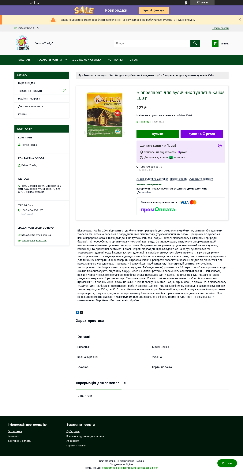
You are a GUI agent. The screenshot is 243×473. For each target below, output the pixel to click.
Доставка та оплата (30, 106)
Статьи (22, 114)
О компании (15, 431)
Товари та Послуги (30, 90)
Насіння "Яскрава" (29, 98)
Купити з (195, 134)
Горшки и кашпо (76, 445)
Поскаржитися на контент (114, 468)
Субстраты (73, 431)
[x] (81, 312)
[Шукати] (195, 43)
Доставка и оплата (86, 59)
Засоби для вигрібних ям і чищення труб (134, 75)
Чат (230, 463)
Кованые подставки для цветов (85, 436)
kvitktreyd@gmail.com (34, 240)
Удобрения (72, 440)
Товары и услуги (49, 59)
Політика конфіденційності (143, 468)
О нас (133, 59)
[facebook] (77, 312)
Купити (157, 134)
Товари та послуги (95, 75)
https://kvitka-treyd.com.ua (36, 235)
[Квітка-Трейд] (22, 49)
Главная (24, 59)
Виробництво (26, 82)
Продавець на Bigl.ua (121, 464)
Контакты (115, 59)
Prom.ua (139, 461)
